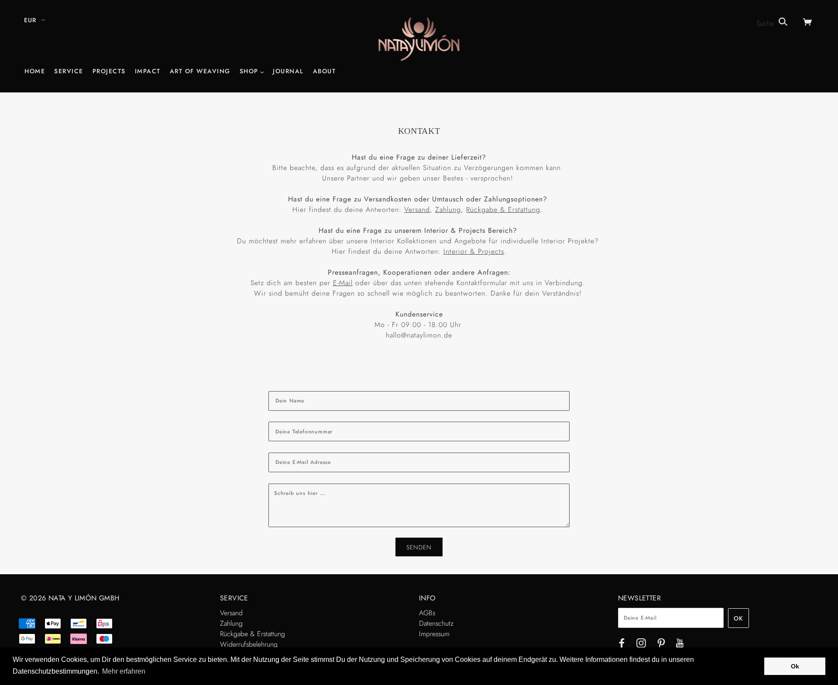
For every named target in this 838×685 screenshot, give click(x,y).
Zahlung (448, 209)
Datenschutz (436, 623)
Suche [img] (766, 23)
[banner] (419, 39)
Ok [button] (795, 666)
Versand (417, 209)
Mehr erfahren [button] (123, 671)
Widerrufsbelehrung (249, 644)
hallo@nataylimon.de (419, 335)
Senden (419, 547)
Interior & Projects (473, 251)
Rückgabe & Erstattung (503, 209)
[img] (621, 644)
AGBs (427, 613)
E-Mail (343, 283)
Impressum (434, 634)
